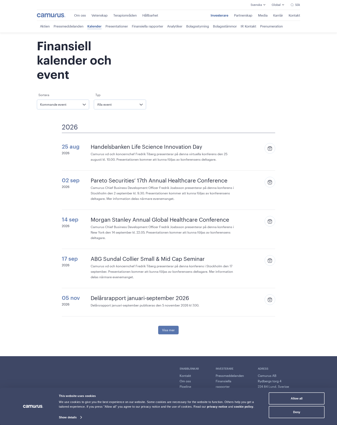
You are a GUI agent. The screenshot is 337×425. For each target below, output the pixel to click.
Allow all (296, 398)
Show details (68, 417)
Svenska (256, 4)
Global (276, 4)
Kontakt (294, 15)
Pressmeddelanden (68, 26)
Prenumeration (271, 26)
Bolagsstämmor (225, 26)
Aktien (45, 26)
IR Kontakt (248, 26)
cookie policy (243, 406)
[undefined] (55, 15)
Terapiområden (125, 15)
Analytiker (174, 26)
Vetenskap (99, 15)
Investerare (219, 15)
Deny (296, 411)
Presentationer (117, 26)
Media (263, 15)
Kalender (94, 26)
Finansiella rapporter (147, 26)
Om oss (80, 15)
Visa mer (168, 330)
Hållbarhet (150, 15)
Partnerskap (243, 15)
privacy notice (217, 406)
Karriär (278, 15)
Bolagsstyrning (197, 26)
